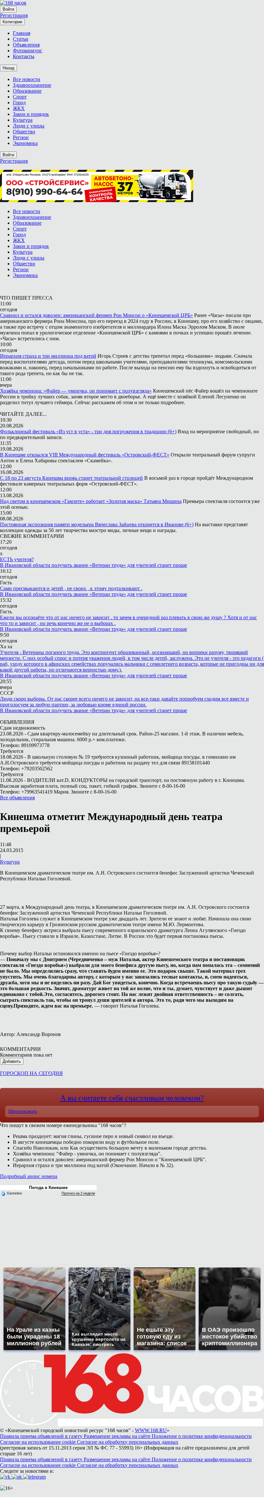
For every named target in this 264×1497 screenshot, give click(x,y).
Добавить (12, 1061)
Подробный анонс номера (28, 1176)
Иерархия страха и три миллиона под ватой (48, 356)
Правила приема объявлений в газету (42, 1436)
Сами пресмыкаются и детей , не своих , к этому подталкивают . (71, 588)
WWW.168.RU (151, 1430)
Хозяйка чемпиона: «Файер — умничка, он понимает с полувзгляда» (76, 391)
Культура (10, 862)
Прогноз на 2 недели (78, 1193)
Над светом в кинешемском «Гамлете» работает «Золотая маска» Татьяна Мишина (91, 501)
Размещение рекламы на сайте (118, 1436)
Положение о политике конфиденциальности (202, 1436)
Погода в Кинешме (48, 1187)
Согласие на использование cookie (38, 1442)
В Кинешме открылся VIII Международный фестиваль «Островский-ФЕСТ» (84, 454)
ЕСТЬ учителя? (17, 559)
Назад (8, 68)
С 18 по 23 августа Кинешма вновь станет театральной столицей (71, 478)
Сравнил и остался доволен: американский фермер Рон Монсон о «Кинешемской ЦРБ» (96, 315)
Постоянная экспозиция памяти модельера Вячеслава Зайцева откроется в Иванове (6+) (96, 524)
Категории (12, 21)
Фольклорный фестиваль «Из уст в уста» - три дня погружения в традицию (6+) (88, 431)
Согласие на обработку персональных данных (127, 1442)
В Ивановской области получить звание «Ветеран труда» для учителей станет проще (93, 565)
